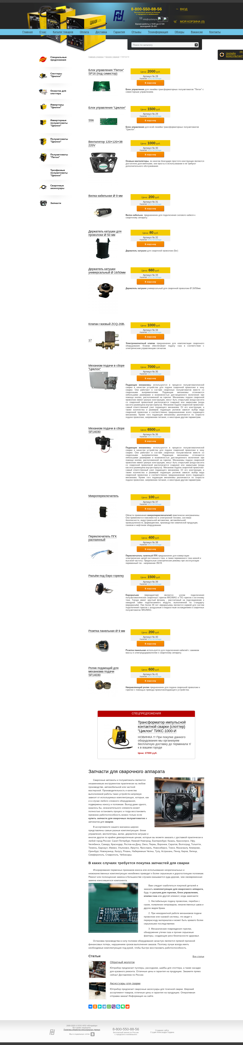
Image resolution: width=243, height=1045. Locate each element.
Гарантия (119, 32)
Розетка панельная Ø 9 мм (106, 631)
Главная (27, 32)
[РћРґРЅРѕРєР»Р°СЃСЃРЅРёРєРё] (95, 1007)
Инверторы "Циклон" (57, 106)
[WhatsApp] (109, 1007)
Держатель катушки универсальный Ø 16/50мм (106, 270)
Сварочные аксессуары (57, 186)
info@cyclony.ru (150, 19)
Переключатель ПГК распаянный (102, 538)
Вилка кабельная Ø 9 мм (105, 195)
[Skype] (118, 1007)
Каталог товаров (63, 32)
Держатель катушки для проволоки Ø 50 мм (105, 233)
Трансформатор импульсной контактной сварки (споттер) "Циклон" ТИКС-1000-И (162, 726)
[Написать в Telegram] (165, 19)
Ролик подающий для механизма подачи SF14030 (103, 671)
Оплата (84, 32)
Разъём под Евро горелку (106, 575)
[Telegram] (104, 1007)
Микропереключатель (103, 496)
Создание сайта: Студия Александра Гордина (162, 1031)
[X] (241, 52)
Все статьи (198, 956)
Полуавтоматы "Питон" (59, 156)
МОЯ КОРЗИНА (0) (192, 21)
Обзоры (179, 32)
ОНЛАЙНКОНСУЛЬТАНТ (234, 54)
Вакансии (197, 32)
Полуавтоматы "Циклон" (59, 140)
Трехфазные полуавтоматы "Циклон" (59, 173)
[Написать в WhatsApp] (160, 19)
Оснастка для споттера (58, 92)
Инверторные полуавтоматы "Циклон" (59, 123)
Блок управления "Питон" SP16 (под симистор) (106, 71)
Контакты (215, 32)
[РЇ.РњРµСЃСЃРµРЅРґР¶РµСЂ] (100, 1007)
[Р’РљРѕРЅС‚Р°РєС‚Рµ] (90, 1007)
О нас (42, 32)
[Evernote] (123, 1007)
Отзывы (136, 32)
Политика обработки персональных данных (82, 1030)
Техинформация (158, 32)
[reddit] (127, 1007)
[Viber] (114, 1007)
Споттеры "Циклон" (56, 75)
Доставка (101, 32)
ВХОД (183, 9)
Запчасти (55, 203)
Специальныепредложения (58, 58)
